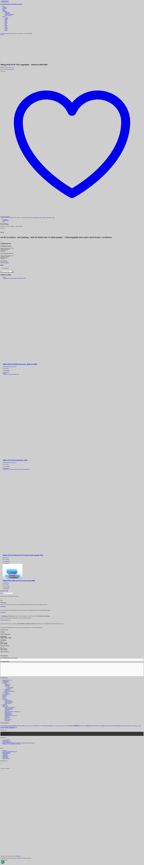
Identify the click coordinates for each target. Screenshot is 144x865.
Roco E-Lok (9, 687)
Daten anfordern (5, 756)
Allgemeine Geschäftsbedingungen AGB (10, 751)
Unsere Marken (5, 740)
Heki (6, 21)
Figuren (35, 725)
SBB (113, 725)
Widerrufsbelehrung (6, 753)
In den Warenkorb (6, 372)
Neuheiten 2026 (3, 612)
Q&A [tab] (4, 221)
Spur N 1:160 (7, 703)
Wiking (6, 30)
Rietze (6, 27)
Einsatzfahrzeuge (8, 709)
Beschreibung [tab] (5, 219)
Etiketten (6, 693)
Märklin (67, 725)
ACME (6, 17)
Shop (4, 6)
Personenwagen (8, 702)
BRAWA (6, 18)
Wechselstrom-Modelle (9, 691)
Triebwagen (9, 688)
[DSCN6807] (18, 61)
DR (27, 725)
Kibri (60, 725)
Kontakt (4, 10)
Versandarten (7, 12)
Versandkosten (11, 69)
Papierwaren (5, 692)
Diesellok (6, 685)
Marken (4, 16)
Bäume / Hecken (8, 708)
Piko (6, 24)
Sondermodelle (123, 725)
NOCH (76, 725)
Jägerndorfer (54, 725)
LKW (6, 716)
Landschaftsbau (8, 714)
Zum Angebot (2, 606)
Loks (3, 683)
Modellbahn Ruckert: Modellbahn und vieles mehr (12, 743)
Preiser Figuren (5, 694)
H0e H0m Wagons (8, 701)
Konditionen (5, 11)
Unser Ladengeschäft (6, 739)
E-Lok (6, 686)
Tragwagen (136, 725)
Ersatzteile (7, 689)
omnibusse (7, 717)
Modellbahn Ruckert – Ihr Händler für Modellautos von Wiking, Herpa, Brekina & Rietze (19, 742)
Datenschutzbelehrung (7, 752)
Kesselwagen (58, 725)
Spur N (129, 725)
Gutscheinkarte (5, 682)
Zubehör (4, 33)
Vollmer (139, 725)
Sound (127, 725)
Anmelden (4, 7)
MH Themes (18, 856)
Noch (6, 23)
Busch (6, 20)
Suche (1, 593)
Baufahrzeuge (6, 725)
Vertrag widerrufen (8, 15)
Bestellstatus (5, 8)
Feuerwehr (32, 725)
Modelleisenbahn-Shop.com (5, 619)
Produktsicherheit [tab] (6, 220)
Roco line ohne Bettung (108, 725)
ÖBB (16, 727)
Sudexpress (132, 725)
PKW (6, 718)
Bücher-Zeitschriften (6, 680)
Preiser (6, 25)
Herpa (51, 725)
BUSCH (17, 725)
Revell (6, 26)
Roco (6, 29)
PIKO (88, 725)
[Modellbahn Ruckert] (4, 0)
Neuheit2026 (71, 725)
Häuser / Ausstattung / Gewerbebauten (12, 711)
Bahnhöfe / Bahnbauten (9, 707)
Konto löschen (5, 757)
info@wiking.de (6, 262)
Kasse (4, 9)
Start (1, 33)
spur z (4, 698)
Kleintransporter (36, 217)
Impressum (5, 750)
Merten (6, 22)
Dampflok (7, 684)
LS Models (63, 725)
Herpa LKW (7, 712)
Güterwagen (7, 700)
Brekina (6, 19)
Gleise (6, 710)
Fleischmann (5, 681)
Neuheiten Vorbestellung (9, 14)
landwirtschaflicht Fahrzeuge (10, 715)
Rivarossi (6, 28)
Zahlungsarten (7, 13)
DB (23, 725)
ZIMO (4, 705)
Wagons (4, 699)
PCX (80, 725)
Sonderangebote (117, 725)
